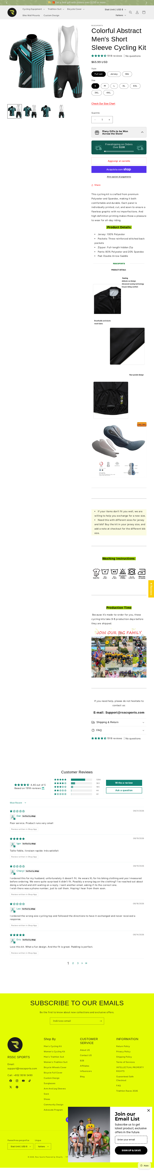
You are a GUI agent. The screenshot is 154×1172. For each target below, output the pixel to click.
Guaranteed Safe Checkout (125, 1078)
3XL (97, 92)
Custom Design (52, 1078)
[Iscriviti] (100, 1021)
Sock (46, 1094)
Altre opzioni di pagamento (119, 177)
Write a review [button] (124, 782)
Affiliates (84, 1066)
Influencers (86, 1071)
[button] (147, 3)
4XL (108, 92)
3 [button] (78, 963)
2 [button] (73, 963)
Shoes (47, 1099)
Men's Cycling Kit (53, 1046)
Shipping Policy (124, 1057)
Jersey (114, 74)
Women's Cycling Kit (54, 1051)
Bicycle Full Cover (53, 1072)
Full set (99, 74)
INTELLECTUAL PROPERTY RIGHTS (130, 1069)
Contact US (86, 1055)
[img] (17, 811)
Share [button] (97, 185)
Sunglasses (49, 1083)
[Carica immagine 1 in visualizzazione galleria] (15, 111)
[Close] (148, 1110)
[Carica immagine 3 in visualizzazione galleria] (46, 111)
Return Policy (123, 1046)
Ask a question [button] (123, 790)
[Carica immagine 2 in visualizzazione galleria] (30, 111)
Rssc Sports (40, 1157)
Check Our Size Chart (103, 103)
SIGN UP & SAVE (131, 1150)
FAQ (118, 1085)
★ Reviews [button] (151, 589)
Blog (82, 1076)
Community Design (53, 1104)
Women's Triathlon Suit (55, 1062)
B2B (82, 1060)
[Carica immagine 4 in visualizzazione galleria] (61, 111)
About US (85, 1050)
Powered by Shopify (54, 1157)
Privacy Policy (123, 1051)
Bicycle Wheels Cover (55, 1067)
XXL (135, 86)
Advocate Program (53, 1110)
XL (124, 86)
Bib (127, 74)
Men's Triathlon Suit (54, 1057)
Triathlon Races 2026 (127, 1091)
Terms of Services (125, 1062)
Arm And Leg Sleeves (55, 1088)
